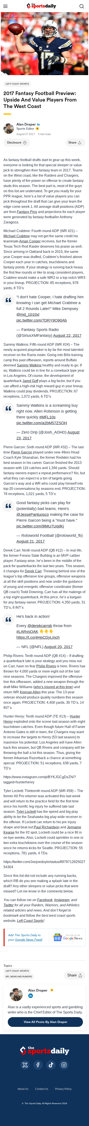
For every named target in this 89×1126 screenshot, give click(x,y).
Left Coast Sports (23, 15)
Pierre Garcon (21, 452)
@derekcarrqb (39, 626)
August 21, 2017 (30, 541)
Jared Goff (30, 381)
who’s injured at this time (53, 687)
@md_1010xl (27, 314)
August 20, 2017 (58, 647)
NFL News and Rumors (19, 976)
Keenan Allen (30, 692)
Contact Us (41, 1089)
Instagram (61, 900)
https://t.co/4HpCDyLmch (38, 637)
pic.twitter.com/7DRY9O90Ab (41, 320)
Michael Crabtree (16, 236)
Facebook (44, 900)
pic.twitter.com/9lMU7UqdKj (40, 526)
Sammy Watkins (29, 365)
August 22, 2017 (67, 335)
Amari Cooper (30, 241)
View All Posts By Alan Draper (45, 1022)
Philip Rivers (46, 666)
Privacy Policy (63, 1089)
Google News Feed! (28, 939)
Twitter (8, 905)
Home (6, 15)
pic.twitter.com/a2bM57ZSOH (41, 423)
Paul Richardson (46, 827)
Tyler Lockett (26, 811)
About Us (22, 1089)
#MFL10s (47, 417)
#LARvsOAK (27, 631)
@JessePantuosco (32, 514)
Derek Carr (33, 571)
